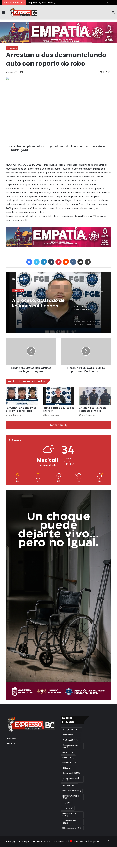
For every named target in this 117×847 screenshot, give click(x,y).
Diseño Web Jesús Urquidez (86, 841)
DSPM (67, 752)
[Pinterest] (58, 262)
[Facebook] (29, 262)
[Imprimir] (88, 262)
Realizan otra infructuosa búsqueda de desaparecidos (38, 303)
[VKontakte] (73, 262)
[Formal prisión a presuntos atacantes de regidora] (22, 396)
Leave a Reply (58, 425)
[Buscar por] (113, 13)
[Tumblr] (51, 262)
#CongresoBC (71, 730)
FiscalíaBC (69, 763)
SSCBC (67, 808)
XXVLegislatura (72, 828)
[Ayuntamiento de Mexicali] (58, 32)
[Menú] (3, 13)
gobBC (68, 768)
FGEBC (68, 758)
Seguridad (12, 48)
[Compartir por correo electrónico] (80, 262)
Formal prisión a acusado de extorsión (58, 409)
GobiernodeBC (71, 773)
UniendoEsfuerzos (70, 814)
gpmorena (69, 786)
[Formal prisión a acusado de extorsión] (58, 396)
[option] (58, 302)
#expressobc (70, 735)
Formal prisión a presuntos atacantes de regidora (21, 409)
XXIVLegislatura (69, 822)
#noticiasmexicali (70, 746)
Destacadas (19, 290)
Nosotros (10, 743)
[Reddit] (66, 262)
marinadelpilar (71, 791)
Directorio (11, 738)
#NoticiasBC (70, 740)
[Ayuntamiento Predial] (58, 236)
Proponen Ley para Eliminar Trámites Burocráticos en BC (55, 3)
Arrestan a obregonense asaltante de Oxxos (92, 409)
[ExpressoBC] (23, 12)
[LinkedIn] (44, 262)
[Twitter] (37, 262)
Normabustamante (70, 797)
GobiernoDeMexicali (70, 779)
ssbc (66, 803)
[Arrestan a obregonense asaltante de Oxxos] (95, 396)
